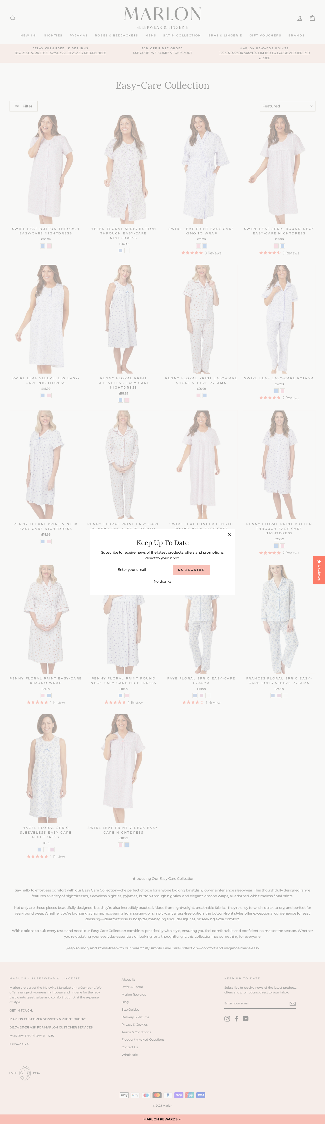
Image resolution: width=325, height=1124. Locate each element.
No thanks (163, 581)
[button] (162, 1119)
